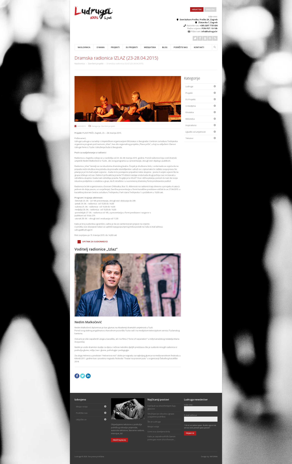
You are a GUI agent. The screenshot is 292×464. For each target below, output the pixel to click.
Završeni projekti (95, 63)
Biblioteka (190, 118)
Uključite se (81, 419)
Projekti (189, 93)
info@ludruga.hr (209, 31)
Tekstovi (189, 138)
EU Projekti (132, 47)
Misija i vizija (81, 406)
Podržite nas (181, 47)
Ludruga (189, 86)
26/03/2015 (81, 126)
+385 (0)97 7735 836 (208, 25)
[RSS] (215, 38)
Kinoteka (190, 112)
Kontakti (199, 47)
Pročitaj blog (119, 440)
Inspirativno (191, 125)
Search (214, 46)
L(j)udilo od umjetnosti (196, 131)
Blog (164, 47)
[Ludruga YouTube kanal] (210, 38)
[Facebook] (200, 38)
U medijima (191, 106)
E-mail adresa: (190, 415)
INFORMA (213, 456)
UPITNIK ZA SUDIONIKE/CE (95, 241)
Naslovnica (84, 47)
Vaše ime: (188, 404)
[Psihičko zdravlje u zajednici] (94, 19)
